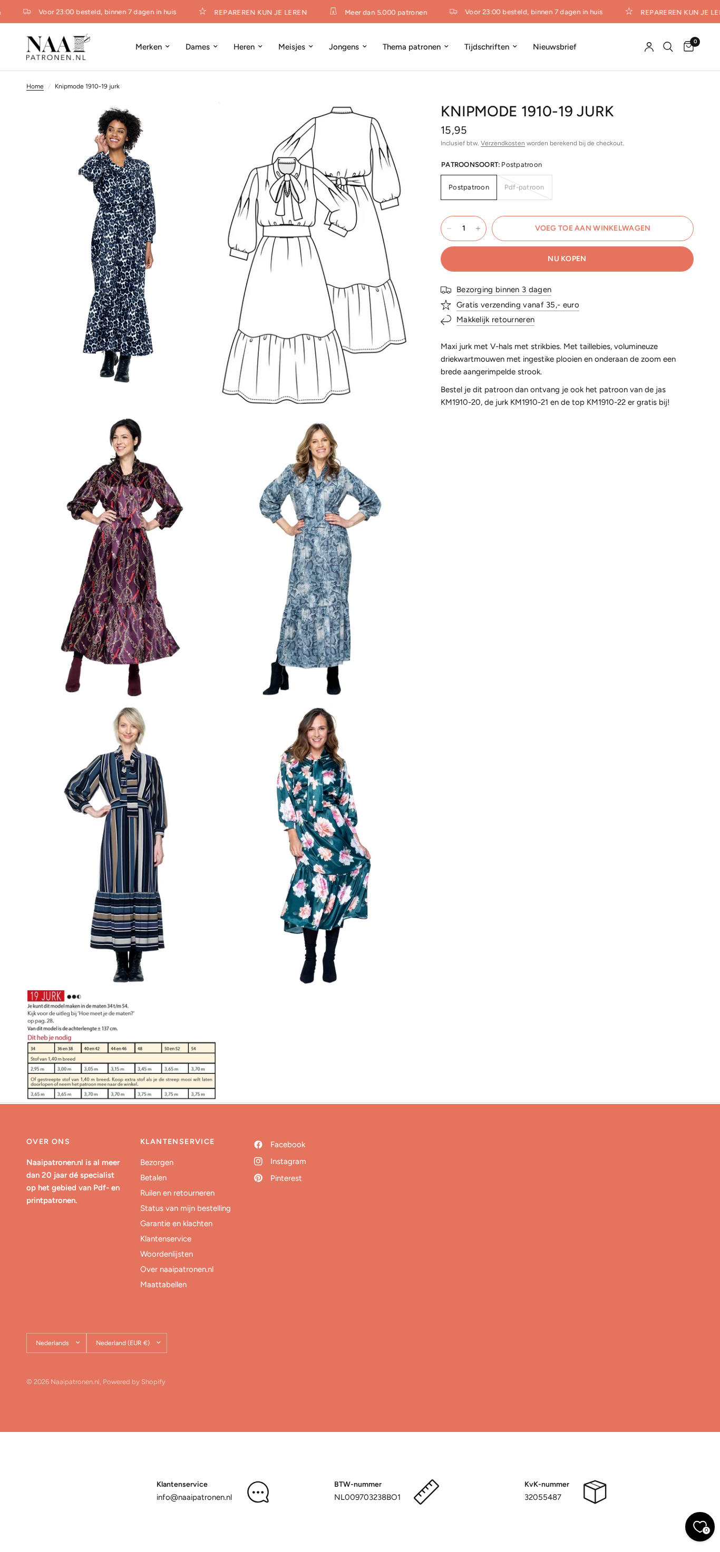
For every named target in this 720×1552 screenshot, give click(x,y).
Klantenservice (165, 1238)
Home (35, 86)
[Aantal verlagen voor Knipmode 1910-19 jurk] (449, 228)
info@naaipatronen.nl (194, 1497)
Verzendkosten (503, 143)
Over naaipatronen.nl (176, 1269)
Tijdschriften (486, 47)
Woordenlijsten (166, 1254)
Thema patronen (412, 47)
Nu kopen (567, 258)
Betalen (153, 1177)
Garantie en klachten (176, 1223)
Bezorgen (156, 1162)
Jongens (344, 47)
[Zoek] (668, 47)
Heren (244, 47)
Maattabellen (163, 1284)
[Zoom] (195, 124)
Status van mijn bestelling (185, 1208)
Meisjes (291, 47)
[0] (686, 47)
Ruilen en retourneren (177, 1193)
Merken (148, 47)
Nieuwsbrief (555, 47)
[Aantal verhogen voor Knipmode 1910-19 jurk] (478, 228)
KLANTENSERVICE (177, 1142)
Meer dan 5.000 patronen (376, 12)
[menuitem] (153, 46)
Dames (198, 47)
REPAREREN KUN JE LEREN (251, 12)
